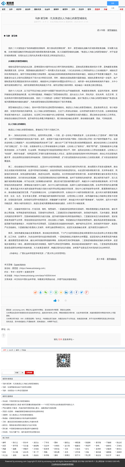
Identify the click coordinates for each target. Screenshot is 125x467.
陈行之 (15, 442)
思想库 (97, 9)
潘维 (56, 455)
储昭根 (108, 452)
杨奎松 (108, 445)
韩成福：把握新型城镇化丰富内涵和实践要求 (19, 418)
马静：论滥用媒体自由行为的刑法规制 (16, 387)
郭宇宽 (15, 445)
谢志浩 (98, 455)
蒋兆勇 (56, 452)
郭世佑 (56, 449)
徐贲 (4, 445)
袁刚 (14, 455)
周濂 (4, 449)
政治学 (27, 9)
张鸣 (97, 445)
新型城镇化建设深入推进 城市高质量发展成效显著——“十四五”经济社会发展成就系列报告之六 (38, 404)
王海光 (119, 445)
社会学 (47, 9)
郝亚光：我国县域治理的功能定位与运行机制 (19, 425)
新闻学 (56, 9)
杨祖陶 (36, 445)
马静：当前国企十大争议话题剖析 (15, 390)
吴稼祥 (119, 452)
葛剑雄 (98, 452)
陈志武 (119, 442)
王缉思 (36, 449)
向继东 (56, 445)
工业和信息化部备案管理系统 (62, 464)
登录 (60, 339)
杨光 (118, 455)
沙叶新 (77, 452)
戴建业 (77, 445)
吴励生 (36, 455)
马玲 (66, 449)
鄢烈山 (67, 442)
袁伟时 (98, 449)
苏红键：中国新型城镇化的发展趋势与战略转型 (20, 428)
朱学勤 (46, 455)
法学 (11, 9)
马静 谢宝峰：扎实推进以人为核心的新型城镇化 (20, 383)
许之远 (5, 455)
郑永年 (25, 442)
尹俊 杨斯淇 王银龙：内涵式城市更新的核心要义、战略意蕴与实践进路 (29, 408)
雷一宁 (36, 452)
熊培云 (119, 449)
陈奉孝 (46, 449)
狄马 (87, 449)
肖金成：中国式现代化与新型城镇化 (16, 401)
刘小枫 (15, 452)
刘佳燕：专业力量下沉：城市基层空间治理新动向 (21, 432)
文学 (73, 9)
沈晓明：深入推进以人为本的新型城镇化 (17, 415)
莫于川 (77, 455)
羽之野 (88, 455)
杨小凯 (25, 455)
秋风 (4, 452)
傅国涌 (77, 442)
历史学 (81, 9)
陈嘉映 (88, 442)
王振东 (77, 449)
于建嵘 (108, 442)
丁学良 (46, 442)
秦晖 (4, 442)
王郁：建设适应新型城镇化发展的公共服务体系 (20, 421)
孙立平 (108, 455)
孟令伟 (25, 452)
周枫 (45, 452)
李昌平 (88, 445)
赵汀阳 (67, 445)
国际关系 (37, 9)
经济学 (18, 9)
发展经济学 (29, 272)
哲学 (89, 9)
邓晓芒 (25, 449)
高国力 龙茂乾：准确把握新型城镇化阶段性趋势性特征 (23, 411)
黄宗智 (98, 442)
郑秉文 (67, 455)
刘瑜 (87, 452)
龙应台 (36, 442)
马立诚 (25, 445)
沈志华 (46, 445)
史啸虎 (108, 449)
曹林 (56, 442)
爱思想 (8, 3)
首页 (3, 9)
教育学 (65, 9)
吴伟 (66, 452)
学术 (13, 272)
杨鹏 (14, 449)
